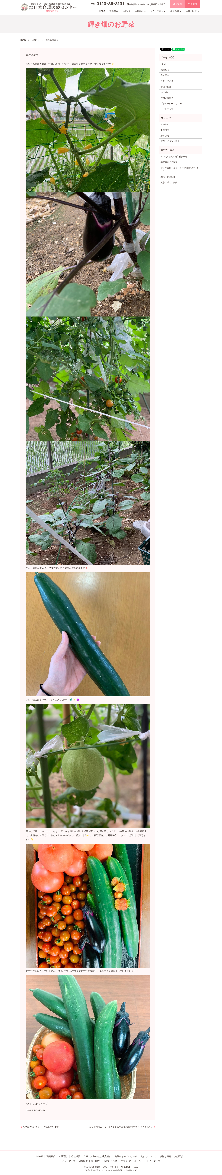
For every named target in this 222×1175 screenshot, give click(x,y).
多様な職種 (165, 1156)
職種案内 (113, 11)
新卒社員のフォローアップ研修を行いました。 (180, 169)
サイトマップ (167, 109)
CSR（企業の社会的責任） (97, 1156)
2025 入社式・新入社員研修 (174, 156)
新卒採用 (177, 4)
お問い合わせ (167, 97)
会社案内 (139, 11)
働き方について (148, 1156)
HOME (102, 11)
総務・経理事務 (168, 177)
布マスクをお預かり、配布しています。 (42, 1126)
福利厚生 (95, 1161)
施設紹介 (165, 92)
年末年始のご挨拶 (169, 162)
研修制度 (83, 1161)
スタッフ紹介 (156, 11)
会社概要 (75, 1156)
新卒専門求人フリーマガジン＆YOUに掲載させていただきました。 (121, 1126)
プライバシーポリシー (171, 103)
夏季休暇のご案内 (169, 182)
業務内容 (174, 11)
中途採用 (192, 4)
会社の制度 (191, 11)
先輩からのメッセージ (125, 1156)
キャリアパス (68, 1161)
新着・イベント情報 (170, 141)
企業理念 (126, 11)
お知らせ (35, 40)
